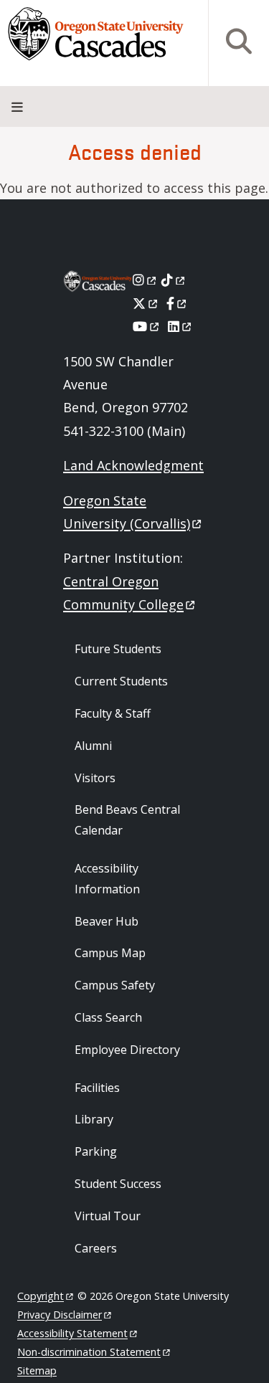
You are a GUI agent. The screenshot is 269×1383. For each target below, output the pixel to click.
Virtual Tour (108, 1216)
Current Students (121, 681)
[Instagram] (145, 279)
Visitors (95, 778)
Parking (96, 1151)
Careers (96, 1248)
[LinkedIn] (180, 326)
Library (94, 1119)
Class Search (108, 1017)
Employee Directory (127, 1050)
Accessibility (72, 1333)
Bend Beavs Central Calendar (127, 820)
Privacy (59, 1314)
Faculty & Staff (113, 713)
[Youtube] (147, 326)
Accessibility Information (107, 878)
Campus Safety (115, 985)
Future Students (118, 649)
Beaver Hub (106, 921)
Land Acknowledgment (133, 465)
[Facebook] (177, 303)
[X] (146, 303)
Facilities (97, 1088)
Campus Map (110, 953)
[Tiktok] (174, 279)
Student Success (118, 1184)
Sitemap (37, 1370)
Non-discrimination (89, 1352)
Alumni (93, 746)
